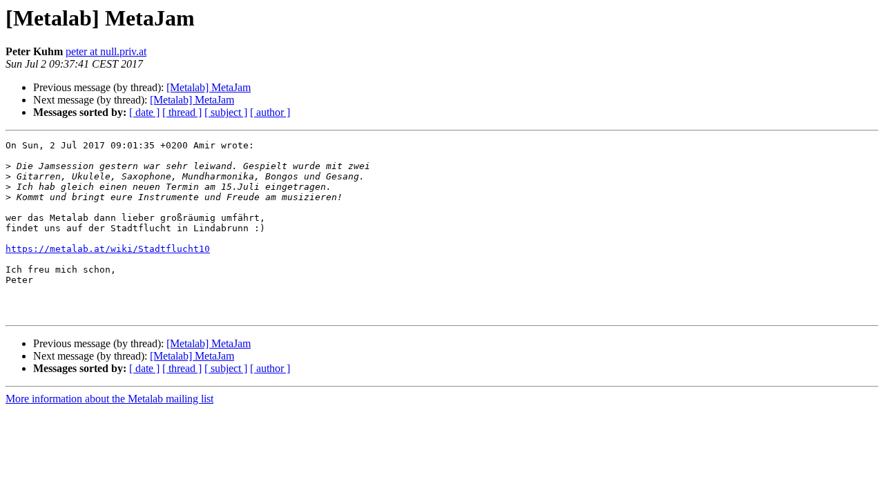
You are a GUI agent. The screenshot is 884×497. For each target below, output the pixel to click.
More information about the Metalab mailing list (109, 399)
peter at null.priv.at (106, 51)
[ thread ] (182, 112)
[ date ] (144, 112)
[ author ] (270, 112)
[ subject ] (225, 112)
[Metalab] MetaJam (208, 87)
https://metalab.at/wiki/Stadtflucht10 (108, 249)
